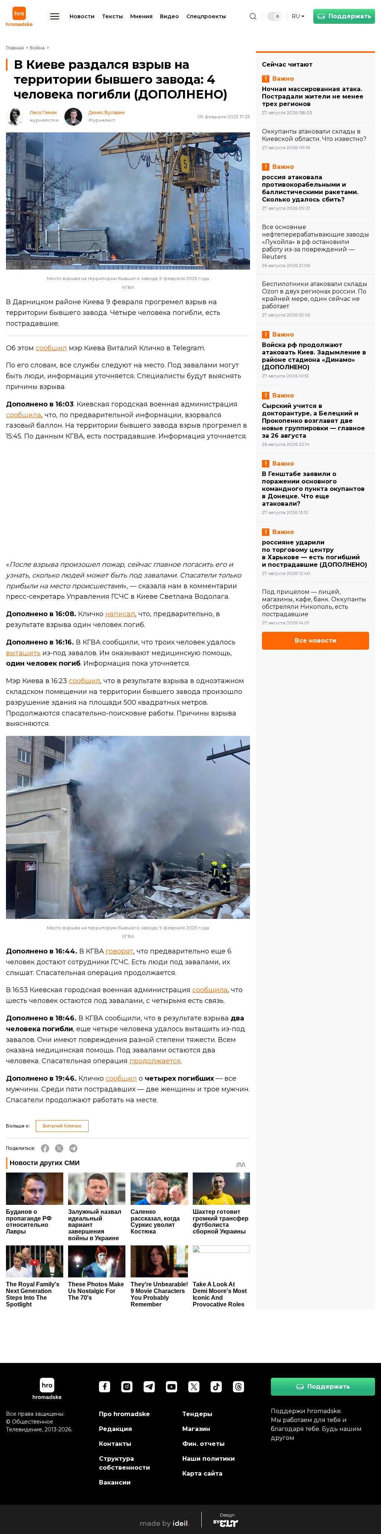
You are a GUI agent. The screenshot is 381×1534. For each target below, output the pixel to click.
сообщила (23, 415)
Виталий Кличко (62, 1126)
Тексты (112, 16)
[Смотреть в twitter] (193, 1386)
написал (120, 614)
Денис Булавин (106, 112)
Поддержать (350, 16)
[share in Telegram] (73, 1148)
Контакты (115, 1443)
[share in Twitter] (59, 1148)
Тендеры (197, 1414)
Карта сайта (202, 1473)
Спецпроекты (206, 16)
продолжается (155, 1061)
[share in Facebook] (45, 1148)
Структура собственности (124, 1463)
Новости (82, 16)
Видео (169, 16)
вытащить (23, 653)
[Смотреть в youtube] (171, 1386)
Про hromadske (124, 1414)
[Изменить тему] (274, 16)
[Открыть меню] (54, 16)
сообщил (51, 348)
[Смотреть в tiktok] (216, 1386)
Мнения (141, 16)
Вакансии (115, 1482)
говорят (119, 951)
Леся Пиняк (43, 112)
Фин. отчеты (203, 1443)
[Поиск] (253, 16)
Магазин (196, 1428)
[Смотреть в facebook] (104, 1386)
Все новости (315, 640)
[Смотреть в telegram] (149, 1386)
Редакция (115, 1428)
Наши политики (208, 1458)
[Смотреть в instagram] (126, 1386)
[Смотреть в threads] (238, 1386)
